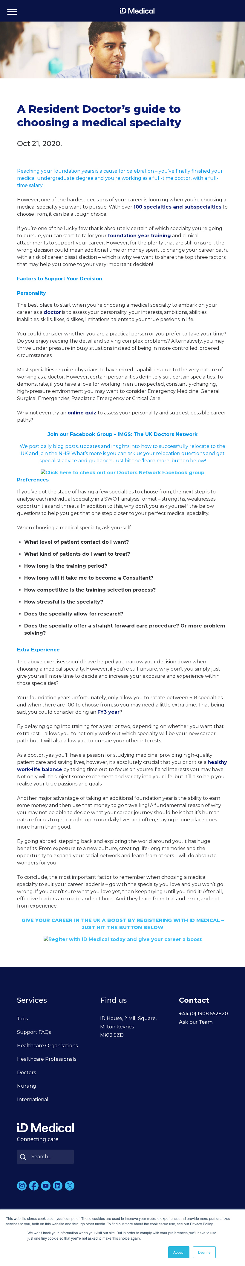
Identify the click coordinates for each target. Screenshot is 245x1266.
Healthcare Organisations (47, 1045)
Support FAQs (34, 1032)
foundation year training (139, 235)
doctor (52, 312)
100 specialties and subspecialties (177, 207)
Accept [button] (178, 1252)
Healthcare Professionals (46, 1059)
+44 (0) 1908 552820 (203, 1013)
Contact (194, 1000)
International (32, 1099)
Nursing (26, 1086)
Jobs (22, 1019)
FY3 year (108, 712)
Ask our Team (196, 1022)
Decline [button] (204, 1252)
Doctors (26, 1072)
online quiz (82, 413)
